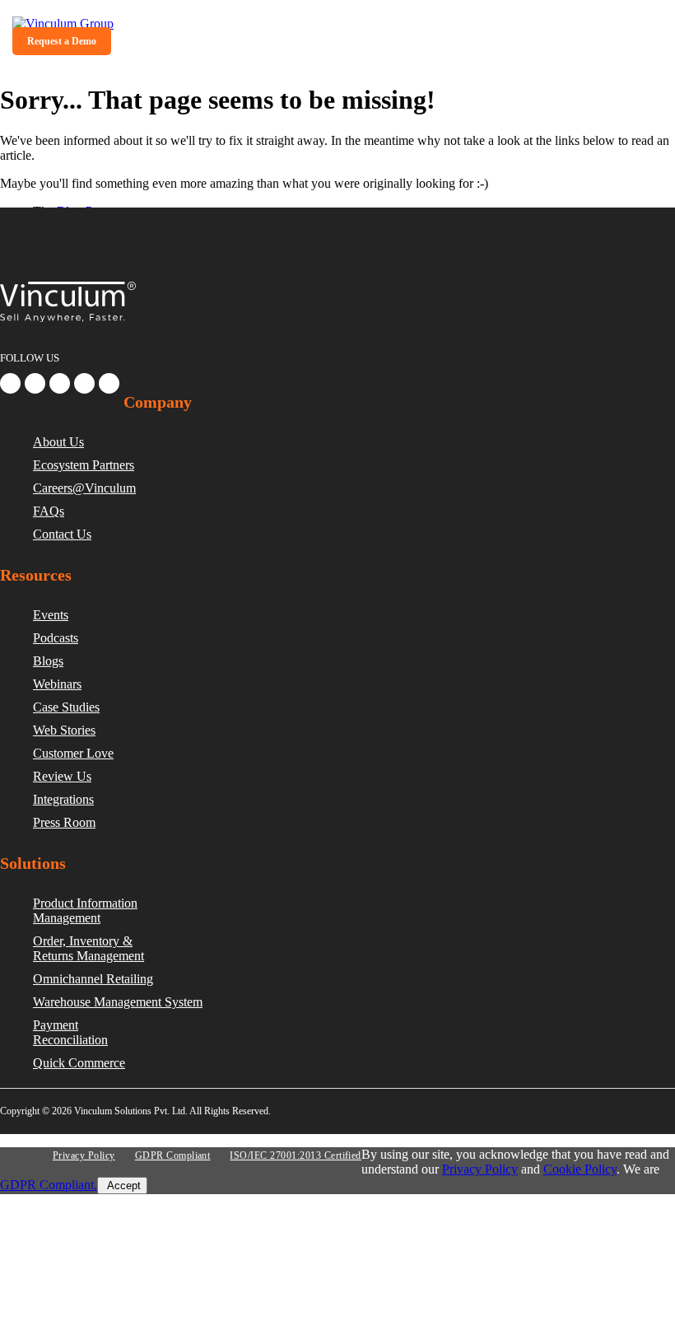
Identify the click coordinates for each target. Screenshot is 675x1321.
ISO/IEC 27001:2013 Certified (295, 1155)
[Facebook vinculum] (10, 383)
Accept (122, 1185)
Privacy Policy (84, 1155)
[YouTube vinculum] (109, 383)
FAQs (48, 511)
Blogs (48, 661)
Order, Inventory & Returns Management (88, 948)
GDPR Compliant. (48, 1185)
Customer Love (73, 753)
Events (50, 615)
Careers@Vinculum (84, 488)
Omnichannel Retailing (93, 979)
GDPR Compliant (173, 1155)
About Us (58, 442)
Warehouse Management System (117, 1002)
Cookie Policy (580, 1169)
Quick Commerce (79, 1063)
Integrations (63, 799)
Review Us (62, 776)
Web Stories (64, 730)
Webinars (57, 684)
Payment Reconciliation (70, 1032)
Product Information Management (85, 910)
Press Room (64, 822)
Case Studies (66, 707)
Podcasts (55, 638)
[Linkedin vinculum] (35, 383)
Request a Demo (61, 41)
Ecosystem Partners (83, 465)
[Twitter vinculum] (59, 383)
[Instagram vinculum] (84, 383)
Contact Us (62, 534)
